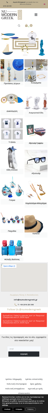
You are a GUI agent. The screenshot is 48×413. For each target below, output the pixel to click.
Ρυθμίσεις (30, 409)
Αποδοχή (7, 409)
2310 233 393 (7, 6)
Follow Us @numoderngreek (24, 309)
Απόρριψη (19, 409)
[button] (36, 15)
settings (5, 405)
